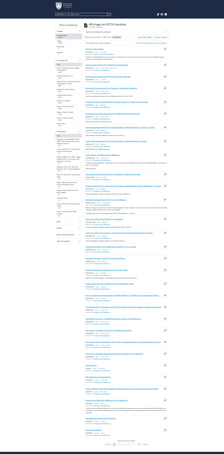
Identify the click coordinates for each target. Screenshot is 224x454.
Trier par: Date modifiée (145, 37)
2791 (139, 444)
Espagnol (60, 53)
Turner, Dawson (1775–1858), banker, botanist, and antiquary (68, 151)
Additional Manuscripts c (65, 96)
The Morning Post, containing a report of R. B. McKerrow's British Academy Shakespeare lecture (123, 307)
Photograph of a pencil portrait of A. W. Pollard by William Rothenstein (113, 174)
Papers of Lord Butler (63, 102)
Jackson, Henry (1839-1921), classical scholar (68, 206)
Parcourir (60, 14)
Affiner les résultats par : (68, 25)
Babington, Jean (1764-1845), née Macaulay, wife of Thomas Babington (68, 169)
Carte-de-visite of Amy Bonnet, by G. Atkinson (104, 219)
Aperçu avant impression (94, 37)
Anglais (62, 42)
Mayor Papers (61, 125)
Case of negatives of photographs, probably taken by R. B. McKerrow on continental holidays (122, 295)
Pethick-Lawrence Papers (65, 119)
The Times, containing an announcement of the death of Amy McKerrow (114, 354)
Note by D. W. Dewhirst (95, 49)
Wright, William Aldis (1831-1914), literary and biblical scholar (67, 184)
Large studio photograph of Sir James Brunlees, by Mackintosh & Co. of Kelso (116, 141)
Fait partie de (62, 60)
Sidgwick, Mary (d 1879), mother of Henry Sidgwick (68, 192)
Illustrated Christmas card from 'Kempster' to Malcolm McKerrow (111, 88)
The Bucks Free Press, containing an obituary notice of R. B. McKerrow (113, 319)
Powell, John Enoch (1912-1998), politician (67, 214)
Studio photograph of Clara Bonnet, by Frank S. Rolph (107, 270)
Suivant (145, 444)
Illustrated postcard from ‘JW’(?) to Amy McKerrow (106, 200)
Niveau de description (65, 234)
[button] (158, 14)
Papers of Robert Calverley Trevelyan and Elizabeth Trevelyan (68, 84)
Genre (59, 228)
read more (132, 213)
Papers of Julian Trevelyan (65, 113)
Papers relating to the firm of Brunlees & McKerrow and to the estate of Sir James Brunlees (122, 389)
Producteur (61, 131)
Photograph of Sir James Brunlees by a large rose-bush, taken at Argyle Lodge (117, 102)
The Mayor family (62, 199)
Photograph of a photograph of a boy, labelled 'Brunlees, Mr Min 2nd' (113, 114)
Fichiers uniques (62, 36)
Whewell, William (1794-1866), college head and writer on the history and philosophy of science (68, 160)
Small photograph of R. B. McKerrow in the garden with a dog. (110, 284)
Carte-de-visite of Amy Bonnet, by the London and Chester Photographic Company (119, 233)
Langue (60, 31)
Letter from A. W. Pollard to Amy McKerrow (103, 155)
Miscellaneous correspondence (98, 377)
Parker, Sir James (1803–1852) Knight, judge (68, 177)
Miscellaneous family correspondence (101, 418)
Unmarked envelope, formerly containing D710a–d (105, 258)
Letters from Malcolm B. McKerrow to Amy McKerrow (107, 400)
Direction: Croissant (161, 37)
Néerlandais (60, 48)
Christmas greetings (94, 430)
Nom (59, 222)
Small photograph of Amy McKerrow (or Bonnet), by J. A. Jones (111, 247)
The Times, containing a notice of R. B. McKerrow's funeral (108, 330)
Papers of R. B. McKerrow (102, 70)
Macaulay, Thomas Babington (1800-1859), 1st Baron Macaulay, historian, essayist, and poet (68, 142)
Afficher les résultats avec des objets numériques (152, 43)
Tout (58, 64)
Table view (117, 37)
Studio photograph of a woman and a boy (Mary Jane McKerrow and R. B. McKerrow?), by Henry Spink (124, 186)
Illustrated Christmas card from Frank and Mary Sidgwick (108, 76)
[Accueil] (65, 6)
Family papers (91, 365)
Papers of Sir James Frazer (65, 107)
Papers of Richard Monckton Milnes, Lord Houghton (68, 70)
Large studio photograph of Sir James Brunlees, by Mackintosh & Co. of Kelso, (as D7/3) (120, 127)
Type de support (63, 241)
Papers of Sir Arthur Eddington (104, 54)
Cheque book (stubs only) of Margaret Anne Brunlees (107, 65)
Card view (108, 37)
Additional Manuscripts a (65, 77)
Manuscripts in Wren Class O (66, 90)
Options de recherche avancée (98, 32)
